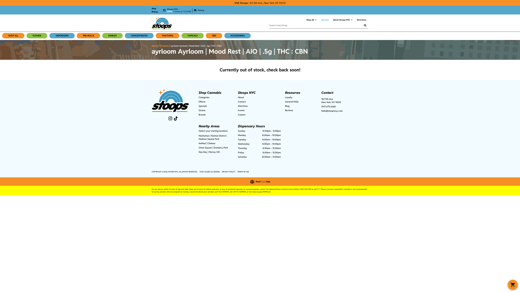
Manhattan (204, 135)
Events (241, 110)
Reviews (289, 110)
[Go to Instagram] (170, 118)
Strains (202, 110)
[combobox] (313, 25)
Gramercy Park (220, 147)
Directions (361, 20)
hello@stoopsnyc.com (332, 111)
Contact (242, 101)
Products (164, 45)
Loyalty (288, 97)
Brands (202, 114)
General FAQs (292, 101)
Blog (287, 106)
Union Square (205, 147)
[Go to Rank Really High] (260, 182)
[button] (184, 10)
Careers (242, 114)
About (241, 97)
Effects (202, 101)
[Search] (363, 25)
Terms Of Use (243, 172)
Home (155, 45)
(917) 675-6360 (328, 106)
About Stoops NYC (341, 20)
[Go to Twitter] (176, 118)
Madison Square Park (209, 139)
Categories (204, 97)
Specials (325, 20)
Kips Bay (203, 152)
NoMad (202, 143)
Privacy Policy (228, 172)
